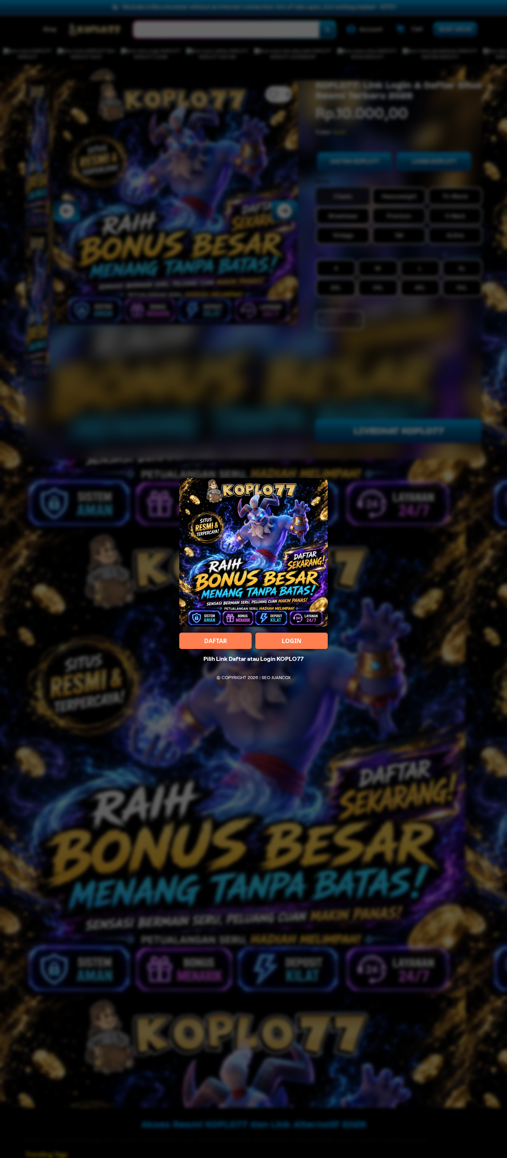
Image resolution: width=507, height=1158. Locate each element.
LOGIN (291, 641)
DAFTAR (215, 641)
